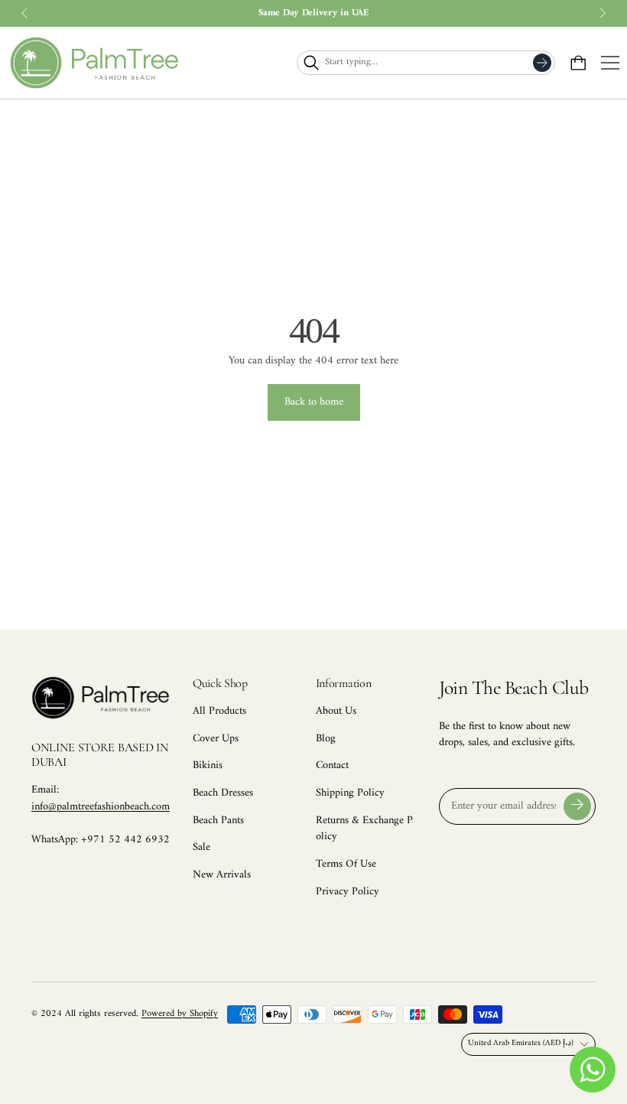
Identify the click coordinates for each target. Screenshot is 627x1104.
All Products (219, 711)
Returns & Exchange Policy (364, 829)
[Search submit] (542, 62)
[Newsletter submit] (577, 806)
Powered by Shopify (179, 1013)
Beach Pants (218, 820)
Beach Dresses (223, 793)
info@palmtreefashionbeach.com (100, 806)
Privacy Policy (347, 891)
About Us (336, 711)
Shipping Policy (350, 793)
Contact (332, 765)
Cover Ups (216, 738)
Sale (201, 847)
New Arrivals (222, 874)
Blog (326, 738)
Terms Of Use (346, 864)
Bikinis (208, 765)
